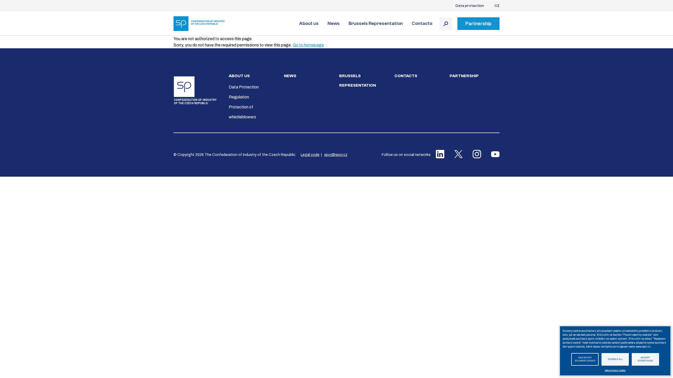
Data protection (470, 6)
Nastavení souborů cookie (585, 359)
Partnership (464, 76)
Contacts (422, 23)
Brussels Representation (376, 23)
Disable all (615, 359)
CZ (496, 6)
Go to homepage (308, 45)
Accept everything (645, 359)
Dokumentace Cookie (615, 370)
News (334, 23)
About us (309, 23)
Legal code (310, 155)
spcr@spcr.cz (336, 155)
